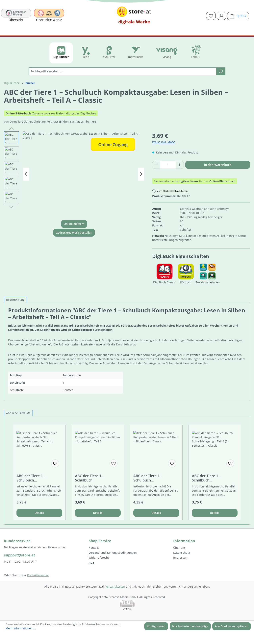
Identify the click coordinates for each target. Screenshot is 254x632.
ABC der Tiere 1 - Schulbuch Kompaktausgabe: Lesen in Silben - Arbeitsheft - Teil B (98, 478)
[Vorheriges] (26, 174)
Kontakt (94, 548)
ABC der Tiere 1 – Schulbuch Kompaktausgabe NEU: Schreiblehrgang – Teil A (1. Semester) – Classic (39, 478)
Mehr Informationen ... (21, 628)
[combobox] (122, 71)
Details (39, 513)
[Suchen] (220, 71)
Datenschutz (181, 552)
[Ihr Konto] (221, 16)
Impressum (180, 557)
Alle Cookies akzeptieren (231, 626)
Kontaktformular (38, 575)
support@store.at (19, 555)
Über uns (179, 548)
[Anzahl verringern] (156, 165)
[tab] (15, 300)
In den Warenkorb (217, 165)
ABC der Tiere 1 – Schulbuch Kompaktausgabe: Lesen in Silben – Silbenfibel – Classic (156, 478)
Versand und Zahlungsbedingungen (113, 552)
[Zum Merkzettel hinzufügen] (55, 463)
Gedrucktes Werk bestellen (74, 232)
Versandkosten (115, 586)
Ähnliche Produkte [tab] (18, 413)
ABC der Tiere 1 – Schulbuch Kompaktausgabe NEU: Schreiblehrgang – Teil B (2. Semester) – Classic (214, 478)
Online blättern (74, 224)
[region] (74, 174)
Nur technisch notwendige (190, 626)
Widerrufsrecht (99, 557)
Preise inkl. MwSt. (164, 142)
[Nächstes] (141, 174)
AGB (91, 562)
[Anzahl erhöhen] (179, 165)
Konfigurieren (156, 626)
